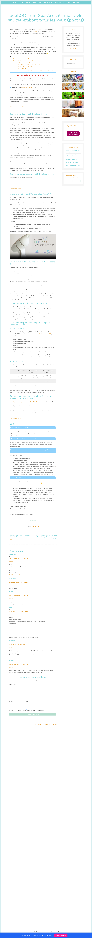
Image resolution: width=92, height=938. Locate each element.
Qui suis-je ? (58, 925)
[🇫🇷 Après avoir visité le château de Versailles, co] (23, 889)
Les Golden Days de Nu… (72, 162)
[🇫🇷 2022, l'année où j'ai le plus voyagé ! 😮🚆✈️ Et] (68, 760)
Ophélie (11, 591)
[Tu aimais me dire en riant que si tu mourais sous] (53, 796)
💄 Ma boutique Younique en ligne (73, 133)
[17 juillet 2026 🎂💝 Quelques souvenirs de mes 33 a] (8, 748)
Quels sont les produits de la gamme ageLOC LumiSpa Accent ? (29, 68)
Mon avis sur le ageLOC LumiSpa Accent (23, 58)
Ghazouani (12, 578)
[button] (33, 107)
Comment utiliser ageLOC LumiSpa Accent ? (24, 62)
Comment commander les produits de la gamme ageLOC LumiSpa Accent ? (33, 70)
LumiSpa (38, 29)
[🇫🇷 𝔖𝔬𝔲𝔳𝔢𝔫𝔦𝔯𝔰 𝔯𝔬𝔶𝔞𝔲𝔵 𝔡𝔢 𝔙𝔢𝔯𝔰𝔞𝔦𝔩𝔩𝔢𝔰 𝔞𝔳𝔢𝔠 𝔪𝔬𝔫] (53, 885)
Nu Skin (34, 31)
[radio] (11, 511)
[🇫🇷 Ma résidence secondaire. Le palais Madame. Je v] (83, 747)
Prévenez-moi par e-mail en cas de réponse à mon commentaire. (26, 710)
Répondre (11, 561)
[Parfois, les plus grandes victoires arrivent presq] (23, 748)
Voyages (28, 2)
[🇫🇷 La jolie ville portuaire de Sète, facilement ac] (68, 888)
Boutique (58, 2)
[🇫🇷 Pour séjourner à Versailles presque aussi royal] (8, 889)
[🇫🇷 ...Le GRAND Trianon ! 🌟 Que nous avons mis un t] (38, 891)
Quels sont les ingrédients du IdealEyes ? (23, 66)
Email (27, 701)
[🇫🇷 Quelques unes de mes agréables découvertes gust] (83, 888)
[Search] (79, 63)
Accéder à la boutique (61, 935)
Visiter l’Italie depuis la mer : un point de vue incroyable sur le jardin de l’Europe (46, 537)
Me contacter (67, 2)
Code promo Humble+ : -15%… (73, 165)
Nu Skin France (33, 520)
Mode (34, 2)
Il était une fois (48, 2)
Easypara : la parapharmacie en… (73, 155)
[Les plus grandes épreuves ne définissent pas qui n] (38, 743)
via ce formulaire (36, 481)
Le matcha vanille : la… (71, 159)
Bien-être (21, 2)
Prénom (11, 701)
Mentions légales (37, 925)
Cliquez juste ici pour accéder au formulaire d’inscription (27, 401)
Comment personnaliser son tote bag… (73, 151)
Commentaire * (13, 684)
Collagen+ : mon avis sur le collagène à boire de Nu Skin (20, 536)
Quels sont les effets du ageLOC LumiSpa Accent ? (26, 64)
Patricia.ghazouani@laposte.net (17, 574)
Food (40, 2)
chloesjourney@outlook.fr (44, 334)
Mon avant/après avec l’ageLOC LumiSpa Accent (25, 60)
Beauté (15, 2)
